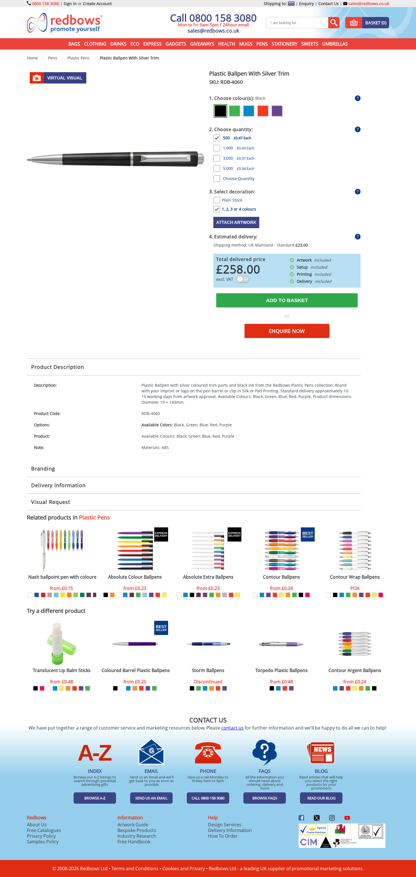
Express (152, 44)
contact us (232, 728)
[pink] (307, 594)
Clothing (95, 44)
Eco (134, 44)
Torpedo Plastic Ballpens (281, 670)
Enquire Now (287, 331)
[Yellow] (62, 594)
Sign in (70, 3)
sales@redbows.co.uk (368, 3)
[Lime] (75, 594)
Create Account (97, 3)
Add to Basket (287, 300)
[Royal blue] (36, 594)
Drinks (118, 44)
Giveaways (202, 44)
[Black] (220, 111)
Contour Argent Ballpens (355, 670)
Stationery (284, 44)
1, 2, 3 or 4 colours (239, 209)
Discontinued (208, 682)
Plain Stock (232, 200)
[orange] (112, 594)
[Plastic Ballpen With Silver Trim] (115, 158)
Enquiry (306, 3)
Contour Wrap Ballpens (355, 577)
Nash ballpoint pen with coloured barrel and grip (62, 577)
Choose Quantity (238, 178)
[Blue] (248, 111)
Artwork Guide (132, 825)
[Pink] (49, 594)
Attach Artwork (236, 222)
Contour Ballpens (281, 577)
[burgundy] (131, 594)
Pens (262, 44)
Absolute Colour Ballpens (135, 577)
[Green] (234, 111)
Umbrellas (335, 44)
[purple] (151, 594)
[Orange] (69, 594)
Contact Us (328, 3)
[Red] (263, 111)
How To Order (223, 836)
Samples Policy (43, 842)
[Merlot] (95, 594)
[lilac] (224, 594)
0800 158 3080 (45, 3)
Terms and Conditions (134, 868)
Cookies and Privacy (183, 868)
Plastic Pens (94, 517)
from (61, 588)
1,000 (238, 148)
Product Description (57, 366)
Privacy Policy (41, 836)
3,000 (238, 158)
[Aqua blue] (56, 594)
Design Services (224, 825)
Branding (43, 468)
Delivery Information (58, 485)
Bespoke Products (136, 830)
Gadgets (176, 44)
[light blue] (144, 594)
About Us (37, 825)
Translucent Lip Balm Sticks (62, 670)
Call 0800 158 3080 (213, 18)
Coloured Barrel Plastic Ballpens (136, 670)
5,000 (238, 168)
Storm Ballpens (208, 670)
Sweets (309, 44)
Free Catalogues (44, 830)
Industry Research (136, 836)
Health (226, 44)
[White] (30, 594)
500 (237, 137)
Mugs (245, 44)
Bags (74, 44)
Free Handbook (133, 842)
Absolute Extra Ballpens (208, 577)
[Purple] (277, 111)
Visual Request (50, 502)
